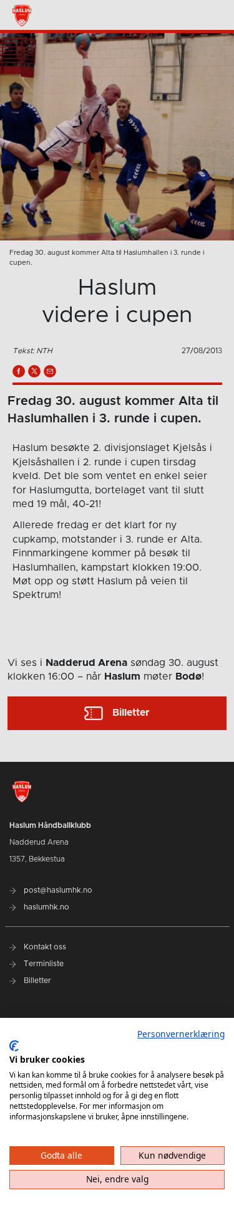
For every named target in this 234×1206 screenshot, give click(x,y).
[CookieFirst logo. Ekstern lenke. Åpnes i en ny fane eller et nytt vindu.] (14, 1046)
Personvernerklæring (181, 1034)
